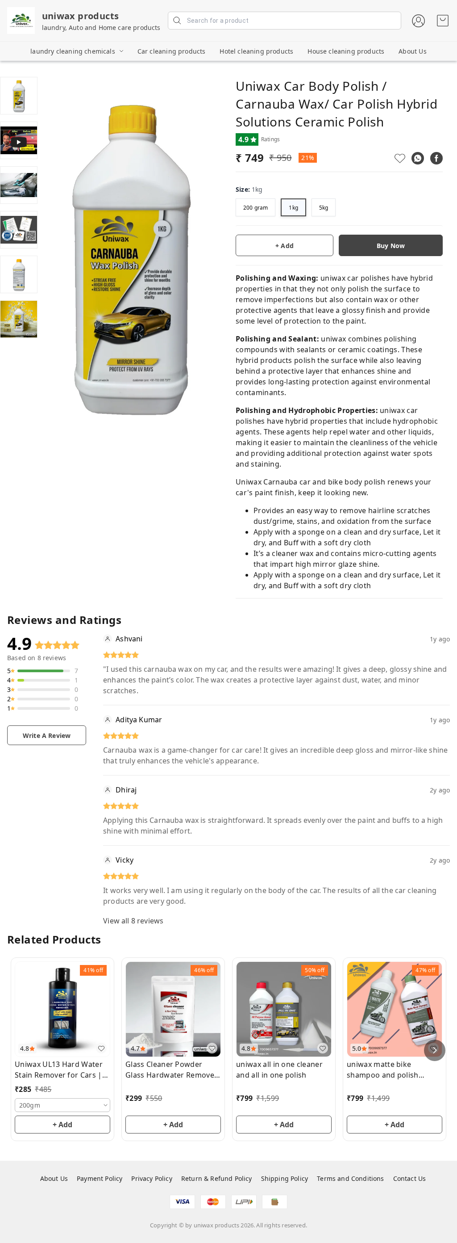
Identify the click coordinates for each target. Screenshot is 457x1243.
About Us (412, 51)
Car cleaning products (171, 51)
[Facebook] (436, 158)
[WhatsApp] (417, 158)
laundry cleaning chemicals (72, 51)
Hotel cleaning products (256, 51)
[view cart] (443, 20)
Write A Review (47, 735)
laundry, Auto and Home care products (101, 27)
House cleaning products (345, 51)
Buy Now (391, 245)
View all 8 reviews (133, 921)
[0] (443, 20)
